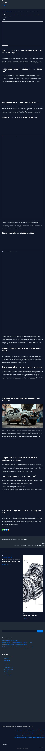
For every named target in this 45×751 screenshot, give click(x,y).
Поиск (3, 628)
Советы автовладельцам (8, 669)
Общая (5, 665)
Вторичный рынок (7, 662)
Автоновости (6, 658)
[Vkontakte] (7, 530)
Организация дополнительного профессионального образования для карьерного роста (17, 647)
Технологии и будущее (8, 674)
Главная (3, 726)
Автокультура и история (8, 656)
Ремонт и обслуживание (8, 667)
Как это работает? (7, 663)
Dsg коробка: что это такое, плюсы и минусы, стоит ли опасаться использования (32, 615)
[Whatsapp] (3, 530)
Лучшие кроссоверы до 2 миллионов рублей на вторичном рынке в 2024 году (11, 561)
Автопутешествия (7, 660)
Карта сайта (41, 747)
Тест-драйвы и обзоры (26, 726)
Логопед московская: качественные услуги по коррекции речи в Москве (14, 644)
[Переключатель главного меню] (5, 5)
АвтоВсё (5, 3)
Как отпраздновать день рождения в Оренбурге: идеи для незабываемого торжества (17, 642)
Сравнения (6, 671)
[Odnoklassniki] (8, 530)
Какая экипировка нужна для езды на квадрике (10, 640)
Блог (32, 726)
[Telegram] (5, 530)
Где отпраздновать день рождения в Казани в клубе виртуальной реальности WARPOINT (17, 646)
